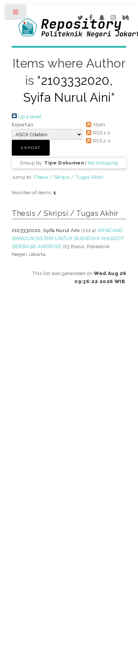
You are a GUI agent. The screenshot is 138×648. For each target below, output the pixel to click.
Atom (98, 124)
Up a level (29, 116)
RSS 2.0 (101, 141)
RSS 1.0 (100, 132)
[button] (31, 148)
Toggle (16, 14)
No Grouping (103, 163)
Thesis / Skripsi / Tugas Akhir (68, 177)
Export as (22, 124)
